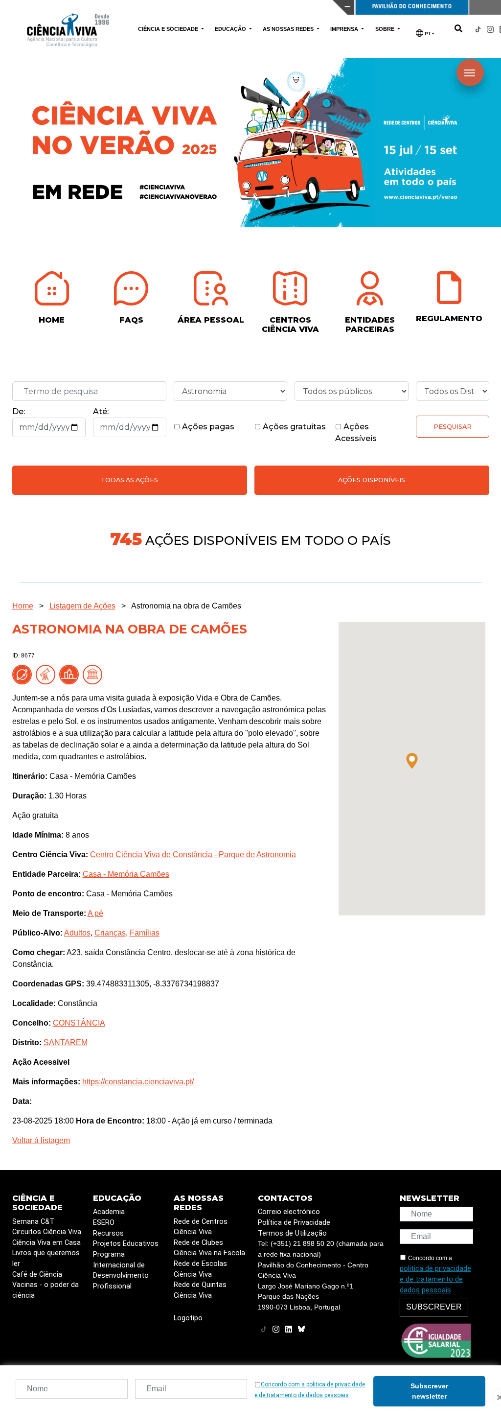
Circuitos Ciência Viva (46, 1232)
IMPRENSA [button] (345, 29)
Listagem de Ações (82, 606)
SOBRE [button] (385, 29)
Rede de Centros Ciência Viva (201, 1227)
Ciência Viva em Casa (46, 1243)
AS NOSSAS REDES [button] (289, 29)
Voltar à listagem (41, 1140)
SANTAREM (66, 1042)
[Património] (94, 674)
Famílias (144, 933)
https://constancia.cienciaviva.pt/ (138, 1081)
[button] (412, 761)
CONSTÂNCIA (79, 1023)
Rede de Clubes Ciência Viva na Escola (209, 1248)
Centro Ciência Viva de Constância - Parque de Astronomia (193, 854)
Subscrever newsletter (429, 1391)
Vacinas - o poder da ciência (45, 1290)
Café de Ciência (37, 1274)
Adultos (77, 933)
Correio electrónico (289, 1212)
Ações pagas (207, 426)
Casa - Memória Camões (126, 874)
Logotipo (188, 1318)
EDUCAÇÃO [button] (231, 29)
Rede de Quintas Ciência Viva (200, 1290)
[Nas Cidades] (71, 674)
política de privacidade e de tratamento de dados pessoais (435, 1279)
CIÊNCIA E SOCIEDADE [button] (169, 29)
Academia (109, 1212)
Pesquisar (452, 426)
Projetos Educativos (126, 1244)
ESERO (103, 1222)
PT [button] (427, 33)
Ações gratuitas (293, 426)
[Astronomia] (47, 674)
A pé (95, 913)
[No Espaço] (24, 674)
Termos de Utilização (292, 1233)
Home (22, 606)
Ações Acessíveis (356, 432)
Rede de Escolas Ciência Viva (200, 1269)
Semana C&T (33, 1221)
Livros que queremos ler (46, 1258)
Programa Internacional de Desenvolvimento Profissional (121, 1270)
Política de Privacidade (294, 1222)
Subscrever (434, 1307)
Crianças (110, 933)
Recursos (108, 1233)
